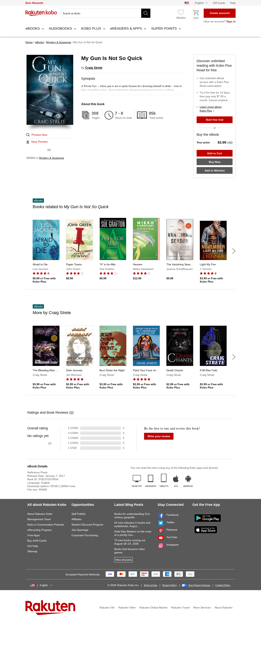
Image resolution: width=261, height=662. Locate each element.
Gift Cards (219, 2)
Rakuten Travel (180, 607)
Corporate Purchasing (84, 535)
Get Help (32, 545)
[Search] (145, 13)
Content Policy (222, 585)
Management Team (39, 519)
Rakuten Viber (127, 607)
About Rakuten (224, 607)
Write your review (159, 436)
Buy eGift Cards (36, 540)
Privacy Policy (169, 585)
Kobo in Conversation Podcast (45, 524)
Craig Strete (93, 67)
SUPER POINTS (164, 28)
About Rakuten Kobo (39, 513)
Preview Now (39, 134)
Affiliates (76, 519)
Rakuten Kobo (41, 13)
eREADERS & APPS (126, 28)
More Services (202, 607)
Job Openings (79, 529)
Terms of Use (150, 585)
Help (233, 2)
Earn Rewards (34, 2)
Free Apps (33, 535)
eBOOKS (33, 28)
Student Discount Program (87, 524)
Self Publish (78, 513)
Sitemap (32, 551)
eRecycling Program (39, 529)
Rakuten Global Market (153, 607)
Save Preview (39, 141)
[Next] (234, 251)
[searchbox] (105, 13)
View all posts (123, 559)
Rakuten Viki (107, 607)
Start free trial (214, 119)
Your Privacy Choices (199, 585)
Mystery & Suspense (51, 157)
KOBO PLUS (91, 28)
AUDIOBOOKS (61, 28)
